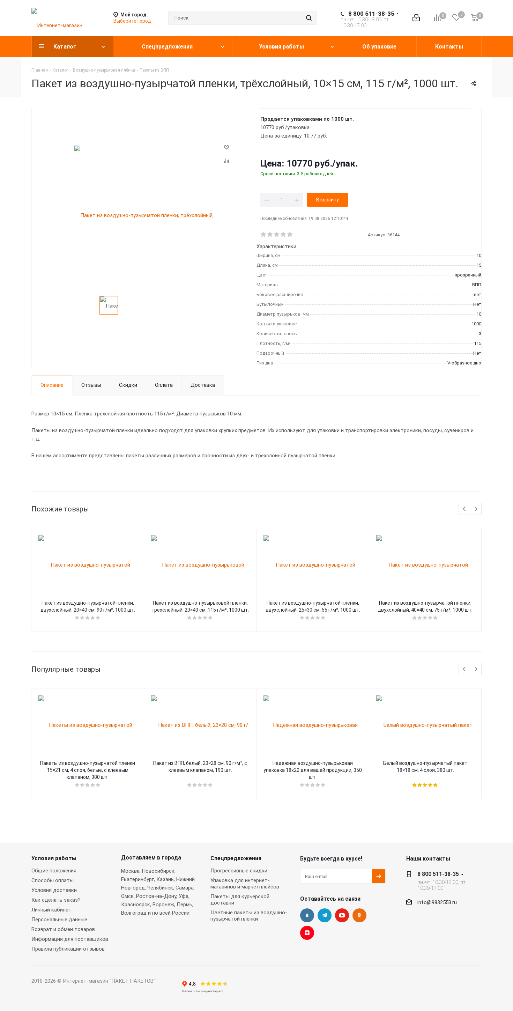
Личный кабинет (51, 910)
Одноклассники (359, 915)
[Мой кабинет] (416, 18)
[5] (290, 234)
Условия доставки (54, 890)
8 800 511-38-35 (371, 13)
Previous (464, 509)
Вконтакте (307, 915)
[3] (277, 234)
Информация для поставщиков (69, 939)
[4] (283, 234)
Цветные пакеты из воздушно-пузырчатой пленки (248, 915)
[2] (270, 234)
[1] (263, 234)
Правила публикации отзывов (68, 949)
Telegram (325, 915)
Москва (130, 871)
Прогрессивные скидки (238, 871)
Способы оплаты (52, 880)
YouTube (342, 915)
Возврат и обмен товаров (63, 929)
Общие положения (53, 871)
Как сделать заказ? (56, 900)
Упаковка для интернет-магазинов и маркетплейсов (244, 883)
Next (476, 509)
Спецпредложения (235, 858)
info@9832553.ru (437, 902)
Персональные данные (59, 919)
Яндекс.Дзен (307, 933)
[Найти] (308, 18)
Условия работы (53, 858)
